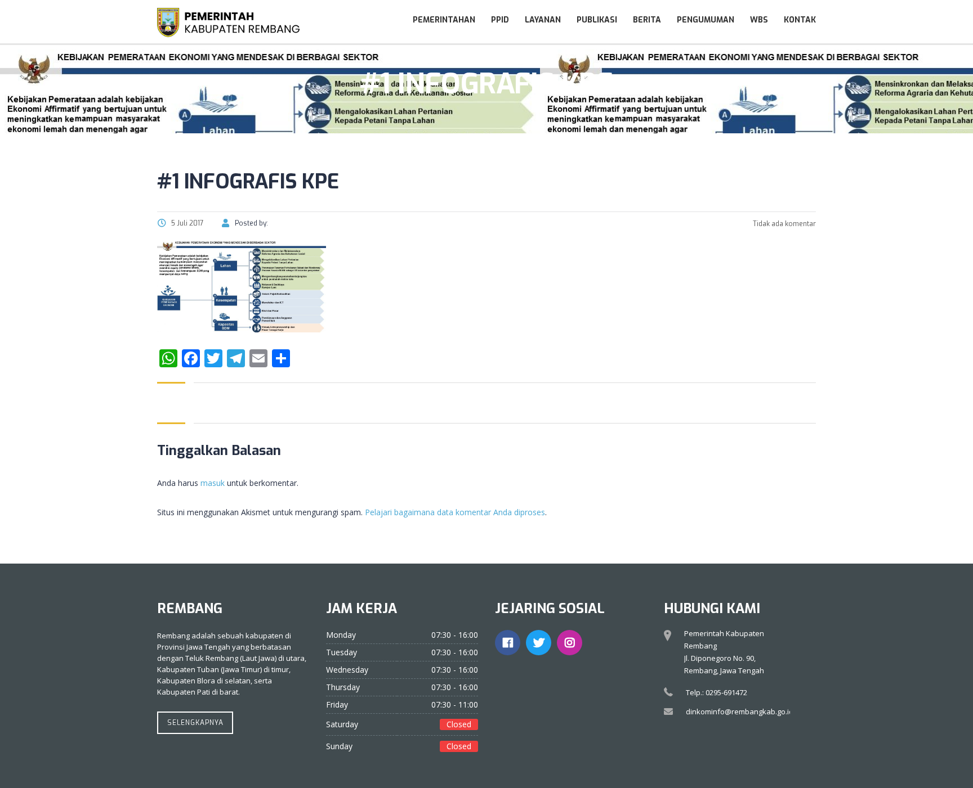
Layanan (543, 20)
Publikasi (597, 20)
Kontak (800, 20)
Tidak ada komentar (783, 223)
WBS (759, 20)
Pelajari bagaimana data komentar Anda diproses (455, 512)
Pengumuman (705, 20)
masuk (212, 483)
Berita (647, 20)
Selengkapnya (195, 722)
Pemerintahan (444, 20)
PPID (500, 20)
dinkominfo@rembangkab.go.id (739, 711)
